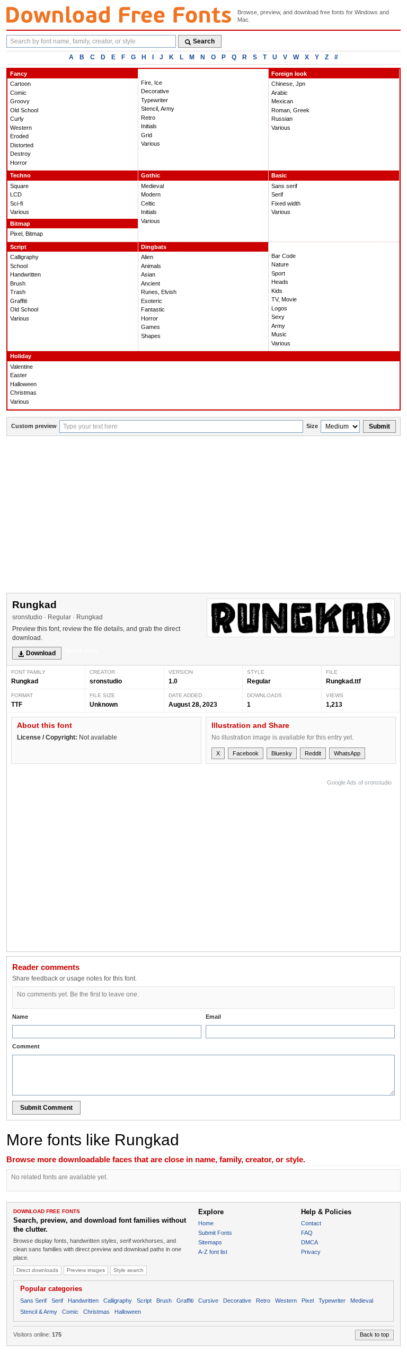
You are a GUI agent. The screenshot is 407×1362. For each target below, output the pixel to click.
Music (279, 334)
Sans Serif (33, 1300)
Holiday (20, 356)
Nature (280, 264)
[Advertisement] (203, 515)
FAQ (307, 1233)
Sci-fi (16, 203)
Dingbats (153, 247)
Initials (149, 126)
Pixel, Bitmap (26, 233)
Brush (17, 283)
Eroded (19, 136)
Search (204, 41)
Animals (151, 266)
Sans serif (284, 186)
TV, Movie (284, 299)
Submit (379, 426)
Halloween (23, 384)
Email (213, 1016)
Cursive (208, 1300)
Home (206, 1223)
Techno (20, 175)
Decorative (155, 91)
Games (150, 327)
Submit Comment (46, 1107)
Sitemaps (210, 1242)
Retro (148, 117)
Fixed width (285, 203)
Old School (24, 110)
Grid (146, 135)
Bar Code (283, 256)
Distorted (21, 145)
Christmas (23, 392)
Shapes (151, 336)
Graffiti (18, 301)
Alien (147, 257)
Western (21, 127)
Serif (277, 194)
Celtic (148, 203)
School (19, 266)
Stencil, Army (157, 108)
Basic (279, 175)
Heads (279, 282)
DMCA (309, 1242)
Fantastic (153, 309)
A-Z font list (212, 1252)
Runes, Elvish (158, 292)
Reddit (313, 753)
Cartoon (20, 84)
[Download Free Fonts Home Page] (118, 14)
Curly (17, 118)
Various (150, 143)
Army (278, 326)
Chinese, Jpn (288, 84)
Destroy (20, 153)
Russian (282, 118)
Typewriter (154, 100)
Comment (26, 1046)
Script (18, 247)
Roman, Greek (290, 110)
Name (20, 1016)
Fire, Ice (151, 82)
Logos (279, 308)
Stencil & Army (38, 1311)
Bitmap (20, 223)
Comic (18, 93)
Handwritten (25, 274)
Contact (311, 1223)
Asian (148, 274)
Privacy (311, 1252)
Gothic (150, 175)
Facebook (246, 753)
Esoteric (151, 301)
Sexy (278, 317)
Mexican (282, 101)
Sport (278, 273)
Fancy (18, 73)
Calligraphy (24, 257)
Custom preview (34, 426)
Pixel (308, 1300)
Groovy (20, 101)
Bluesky (281, 753)
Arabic (279, 93)
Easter (18, 375)
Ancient (150, 283)
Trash (17, 292)
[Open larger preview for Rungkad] (300, 618)
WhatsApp (347, 753)
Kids (276, 291)
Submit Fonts (215, 1233)
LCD (16, 194)
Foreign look (289, 73)
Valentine (21, 366)
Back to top (374, 1334)
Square (19, 186)
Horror (18, 162)
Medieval (152, 186)
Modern (151, 194)
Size (312, 426)
